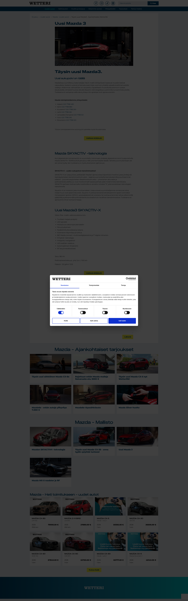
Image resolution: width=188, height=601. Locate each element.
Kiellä (66, 321)
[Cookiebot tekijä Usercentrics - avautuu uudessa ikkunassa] (127, 278)
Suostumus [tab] (65, 285)
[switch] (83, 312)
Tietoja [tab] (123, 285)
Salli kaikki (122, 321)
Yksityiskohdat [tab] (94, 285)
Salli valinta (94, 321)
